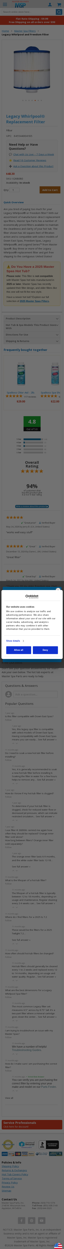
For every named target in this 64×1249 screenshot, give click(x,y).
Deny (45, 650)
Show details (13, 641)
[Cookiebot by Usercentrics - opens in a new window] (32, 596)
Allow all (18, 650)
